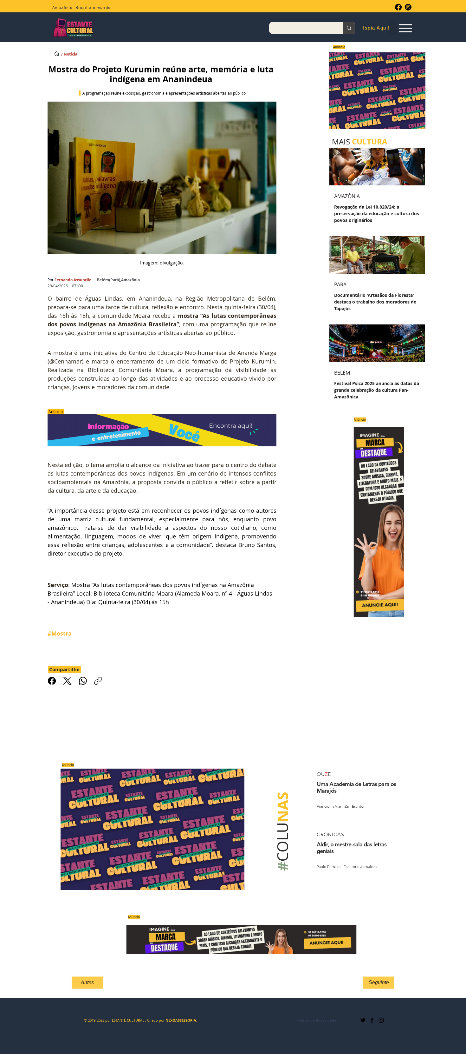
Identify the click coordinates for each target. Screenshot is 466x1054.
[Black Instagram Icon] (381, 1020)
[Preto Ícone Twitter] (362, 1020)
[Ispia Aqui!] (56, 53)
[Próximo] (426, 91)
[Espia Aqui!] (405, 28)
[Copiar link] (98, 681)
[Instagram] (408, 7)
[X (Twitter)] (67, 681)
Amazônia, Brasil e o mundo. (82, 7)
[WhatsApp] (83, 681)
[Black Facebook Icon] (372, 1020)
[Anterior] (328, 91)
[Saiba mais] (375, 91)
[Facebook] (398, 7)
